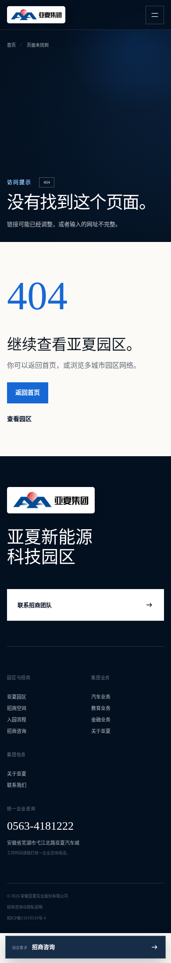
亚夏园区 (16, 696)
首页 (11, 45)
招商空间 (16, 708)
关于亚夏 (100, 731)
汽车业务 (100, 696)
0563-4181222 (40, 826)
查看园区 (19, 419)
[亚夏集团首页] (36, 14)
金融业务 (100, 719)
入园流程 (16, 719)
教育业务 (100, 708)
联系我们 (16, 785)
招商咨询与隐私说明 (25, 907)
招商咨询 (16, 731)
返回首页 (27, 392)
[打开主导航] (155, 15)
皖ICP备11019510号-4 (26, 918)
